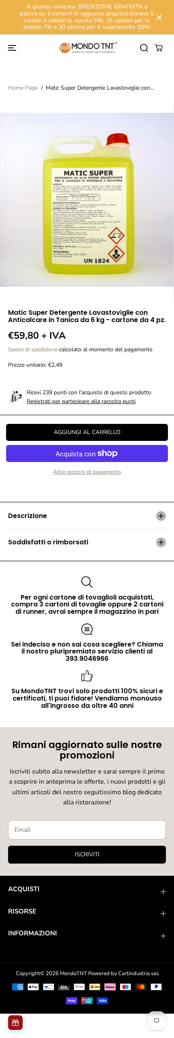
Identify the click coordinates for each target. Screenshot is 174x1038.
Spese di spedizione (32, 349)
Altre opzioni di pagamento (87, 472)
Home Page (23, 88)
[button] (13, 48)
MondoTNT (73, 973)
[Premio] (15, 1022)
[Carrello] (158, 48)
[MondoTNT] (87, 48)
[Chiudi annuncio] (159, 17)
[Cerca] (144, 48)
